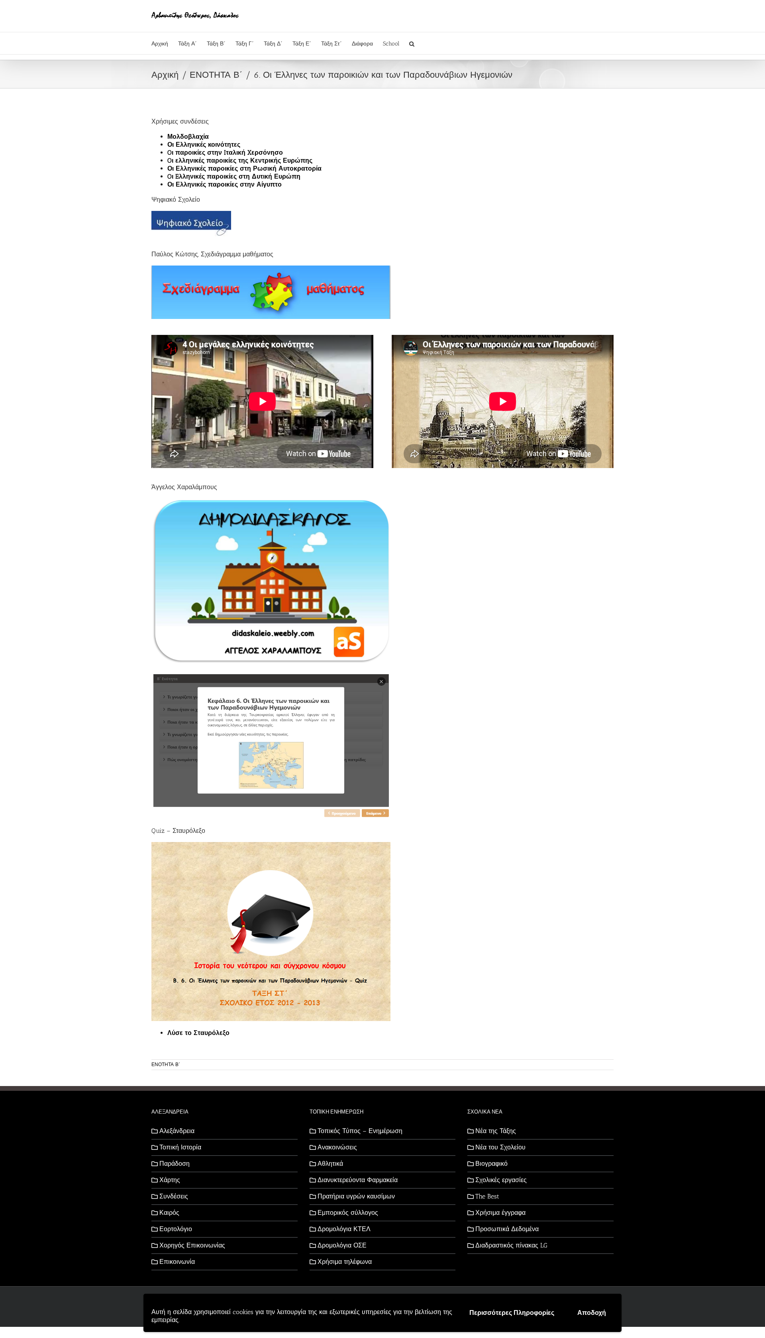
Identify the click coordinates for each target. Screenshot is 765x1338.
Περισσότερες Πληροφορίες (511, 1312)
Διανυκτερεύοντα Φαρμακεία (358, 1180)
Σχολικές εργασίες (501, 1180)
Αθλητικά (330, 1163)
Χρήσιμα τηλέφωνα (345, 1261)
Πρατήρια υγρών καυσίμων (356, 1196)
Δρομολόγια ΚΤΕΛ (344, 1229)
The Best (487, 1196)
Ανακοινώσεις (337, 1147)
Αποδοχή (591, 1312)
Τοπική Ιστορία (180, 1147)
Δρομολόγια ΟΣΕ (342, 1245)
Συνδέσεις (173, 1196)
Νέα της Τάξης (495, 1131)
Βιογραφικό (491, 1163)
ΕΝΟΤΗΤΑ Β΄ (165, 1064)
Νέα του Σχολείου (500, 1147)
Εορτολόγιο (175, 1229)
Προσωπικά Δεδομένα (507, 1229)
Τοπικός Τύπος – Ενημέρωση (360, 1131)
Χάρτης (169, 1180)
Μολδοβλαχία (188, 136)
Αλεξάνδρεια (176, 1131)
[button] (411, 43)
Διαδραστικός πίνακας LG (511, 1245)
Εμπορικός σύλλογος (348, 1212)
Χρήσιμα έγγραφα (500, 1212)
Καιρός (169, 1212)
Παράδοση (174, 1163)
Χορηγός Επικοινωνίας (192, 1245)
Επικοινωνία (177, 1261)
